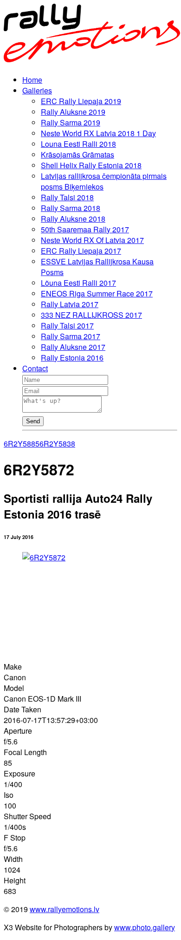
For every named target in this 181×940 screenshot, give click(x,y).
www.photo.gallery (144, 927)
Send (33, 421)
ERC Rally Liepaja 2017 (81, 250)
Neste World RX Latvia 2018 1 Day (98, 133)
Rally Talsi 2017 (67, 325)
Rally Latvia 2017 (69, 304)
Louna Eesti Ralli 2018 (78, 143)
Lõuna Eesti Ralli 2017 (78, 282)
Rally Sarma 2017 (70, 336)
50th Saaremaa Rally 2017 (85, 229)
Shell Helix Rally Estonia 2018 (91, 165)
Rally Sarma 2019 (70, 122)
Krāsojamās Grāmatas (77, 154)
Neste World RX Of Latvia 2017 (92, 240)
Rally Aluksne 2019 (73, 111)
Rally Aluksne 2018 (73, 218)
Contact (35, 368)
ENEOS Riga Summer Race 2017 (97, 293)
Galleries (37, 90)
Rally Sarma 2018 (70, 208)
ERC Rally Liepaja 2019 (81, 101)
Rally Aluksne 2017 (73, 347)
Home (32, 79)
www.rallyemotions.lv (64, 909)
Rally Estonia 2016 (72, 357)
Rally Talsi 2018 (67, 197)
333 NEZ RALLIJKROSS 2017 (91, 314)
